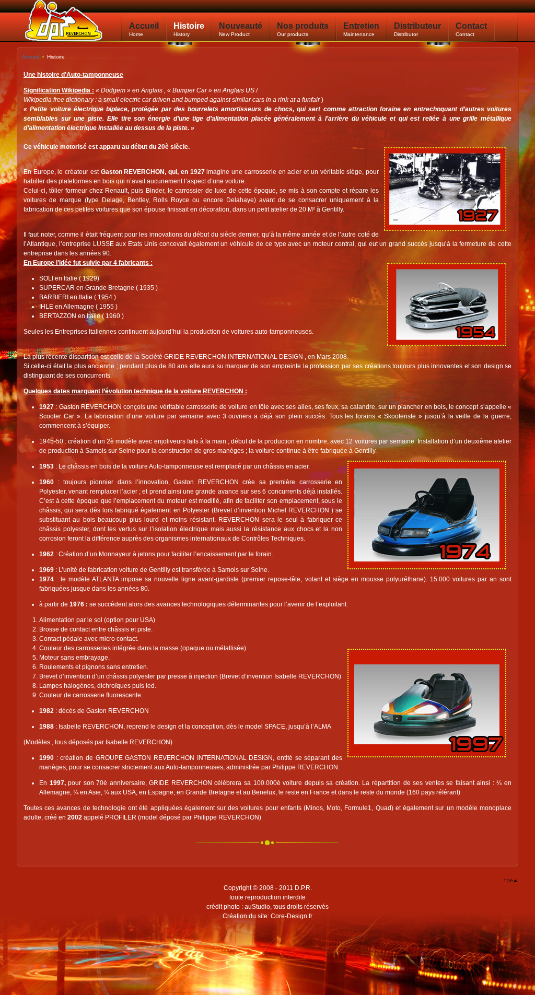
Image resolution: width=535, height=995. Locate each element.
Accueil (30, 57)
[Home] (69, 20)
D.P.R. (303, 888)
